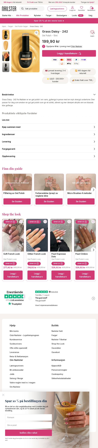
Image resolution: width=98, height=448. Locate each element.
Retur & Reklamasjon (19, 356)
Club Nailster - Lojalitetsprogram (24, 335)
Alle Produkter (22, 15)
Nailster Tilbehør (59, 339)
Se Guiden (17, 201)
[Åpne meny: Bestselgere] (70, 15)
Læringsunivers (57, 9)
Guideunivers (16, 344)
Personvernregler (59, 370)
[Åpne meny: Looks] (86, 15)
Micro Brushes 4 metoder (79, 193)
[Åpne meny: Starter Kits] (14, 15)
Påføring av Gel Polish (13, 193)
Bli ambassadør (16, 370)
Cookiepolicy (57, 374)
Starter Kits (6, 15)
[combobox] (31, 8)
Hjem (4, 26)
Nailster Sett (57, 331)
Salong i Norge (16, 378)
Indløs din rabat (28, 432)
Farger (49, 15)
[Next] (93, 249)
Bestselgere (62, 15)
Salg (90, 15)
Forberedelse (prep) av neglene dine (46, 194)
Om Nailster (15, 387)
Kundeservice (16, 339)
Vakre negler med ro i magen (22, 382)
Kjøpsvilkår (56, 366)
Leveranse (14, 352)
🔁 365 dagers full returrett (82, 71)
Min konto (14, 331)
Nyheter (37, 15)
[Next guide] (93, 189)
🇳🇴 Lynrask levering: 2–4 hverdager (55, 71)
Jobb (12, 374)
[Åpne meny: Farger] (55, 15)
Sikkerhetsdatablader (61, 378)
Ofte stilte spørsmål (18, 348)
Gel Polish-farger (21, 26)
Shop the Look (58, 344)
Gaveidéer (56, 348)
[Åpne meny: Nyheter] (44, 15)
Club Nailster (76, 46)
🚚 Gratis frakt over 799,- (82, 80)
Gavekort (56, 352)
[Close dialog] (3, 395)
